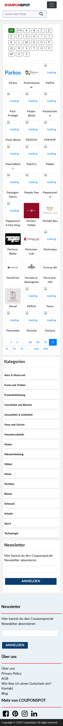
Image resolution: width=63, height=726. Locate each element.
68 (30, 342)
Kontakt (7, 688)
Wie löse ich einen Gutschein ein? (26, 683)
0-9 (19, 30)
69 (37, 342)
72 (6, 348)
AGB (4, 678)
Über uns (8, 668)
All (11, 30)
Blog (4, 693)
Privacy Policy (11, 673)
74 (21, 348)
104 (45, 348)
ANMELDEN (31, 581)
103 (36, 348)
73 (14, 348)
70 (45, 342)
